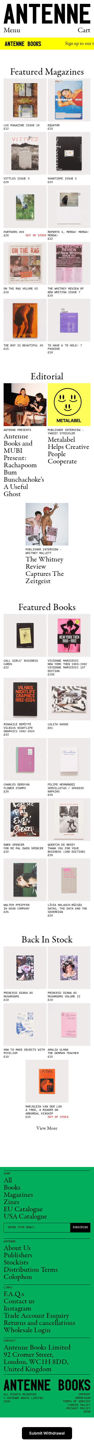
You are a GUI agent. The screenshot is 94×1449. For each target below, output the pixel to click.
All (8, 1180)
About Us (17, 1248)
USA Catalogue (25, 1216)
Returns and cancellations (39, 1323)
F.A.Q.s (14, 1294)
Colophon (18, 1277)
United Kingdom (28, 1369)
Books (12, 1188)
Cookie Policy (79, 1405)
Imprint (84, 1394)
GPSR (87, 1412)
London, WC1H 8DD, (36, 1362)
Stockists (16, 1262)
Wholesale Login (27, 1330)
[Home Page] (47, 14)
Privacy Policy (78, 1408)
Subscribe (80, 1227)
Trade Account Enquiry (36, 1316)
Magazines (18, 1195)
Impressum (82, 1398)
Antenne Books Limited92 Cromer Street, (37, 1351)
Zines (12, 1202)
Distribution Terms (31, 1270)
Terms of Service (76, 1401)
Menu (12, 30)
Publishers (18, 1255)
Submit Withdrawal (47, 1433)
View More (46, 1128)
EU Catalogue (23, 1209)
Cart (84, 30)
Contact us (19, 1301)
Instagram (17, 1308)
